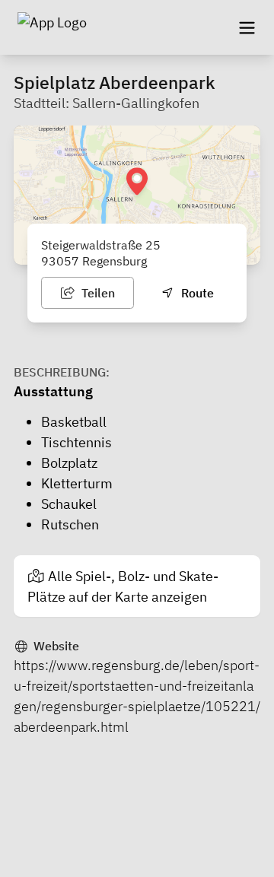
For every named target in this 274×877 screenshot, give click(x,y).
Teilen (96, 292)
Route (196, 292)
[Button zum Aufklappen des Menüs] (246, 27)
